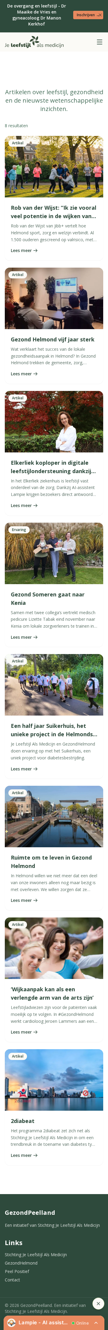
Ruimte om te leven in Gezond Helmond (51, 861)
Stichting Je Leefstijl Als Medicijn (36, 1254)
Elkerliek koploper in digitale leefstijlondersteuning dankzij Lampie (51, 471)
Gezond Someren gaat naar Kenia (48, 598)
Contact (12, 1280)
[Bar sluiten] (100, 15)
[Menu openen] (100, 42)
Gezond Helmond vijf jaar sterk (52, 339)
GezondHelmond (21, 1263)
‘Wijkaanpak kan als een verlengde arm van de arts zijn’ (52, 993)
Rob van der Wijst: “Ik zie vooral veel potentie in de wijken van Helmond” (53, 216)
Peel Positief (17, 1271)
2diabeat (22, 1120)
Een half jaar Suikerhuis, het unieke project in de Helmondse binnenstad (53, 734)
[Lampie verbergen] (98, 1304)
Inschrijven (88, 14)
